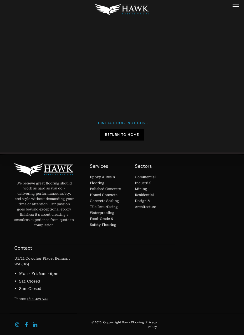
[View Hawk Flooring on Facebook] (26, 325)
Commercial (145, 177)
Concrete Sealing (104, 201)
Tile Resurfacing (104, 207)
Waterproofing (102, 213)
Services (99, 166)
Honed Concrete (103, 195)
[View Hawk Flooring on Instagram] (17, 325)
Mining (141, 189)
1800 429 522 (37, 298)
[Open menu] (236, 6)
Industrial (143, 183)
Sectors (143, 166)
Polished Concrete (105, 189)
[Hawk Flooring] (122, 9)
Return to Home (122, 134)
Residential (144, 195)
